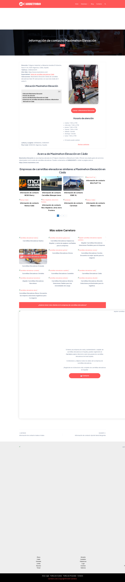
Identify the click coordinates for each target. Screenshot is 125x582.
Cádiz (62, 45)
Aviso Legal (45, 576)
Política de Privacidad (69, 576)
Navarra (38, 566)
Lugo (83, 563)
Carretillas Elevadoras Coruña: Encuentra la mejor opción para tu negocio (92, 255)
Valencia (83, 568)
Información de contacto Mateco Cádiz (95, 204)
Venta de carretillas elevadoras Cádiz (42, 74)
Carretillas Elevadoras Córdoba (33, 273)
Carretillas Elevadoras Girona (62, 253)
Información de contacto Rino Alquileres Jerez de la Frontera (51, 207)
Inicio (76, 4)
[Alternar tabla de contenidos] (58, 91)
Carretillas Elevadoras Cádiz (92, 273)
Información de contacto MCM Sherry (29, 194)
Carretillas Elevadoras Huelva (33, 241)
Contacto (99, 4)
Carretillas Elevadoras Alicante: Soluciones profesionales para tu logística (91, 283)
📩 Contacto (84, 376)
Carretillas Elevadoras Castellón (62, 273)
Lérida (38, 563)
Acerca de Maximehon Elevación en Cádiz (35, 97)
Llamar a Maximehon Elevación (83, 110)
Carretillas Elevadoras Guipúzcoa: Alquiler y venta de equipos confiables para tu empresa (62, 243)
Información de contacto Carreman (73, 204)
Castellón (83, 559)
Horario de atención (29, 95)
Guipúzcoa (83, 561)
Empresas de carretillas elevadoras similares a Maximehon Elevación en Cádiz (41, 100)
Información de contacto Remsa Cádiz (29, 204)
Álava (38, 557)
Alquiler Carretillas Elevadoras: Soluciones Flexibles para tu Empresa (92, 244)
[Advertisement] (62, 19)
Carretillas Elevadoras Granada (33, 266)
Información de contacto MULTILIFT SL (95, 182)
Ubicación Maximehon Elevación (32, 93)
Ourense (83, 566)
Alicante (83, 557)
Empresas (84, 4)
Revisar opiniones (83, 144)
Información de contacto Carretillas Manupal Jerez (51, 194)
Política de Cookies (56, 576)
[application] (87, 4)
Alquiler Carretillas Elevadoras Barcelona (33, 282)
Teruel (38, 568)
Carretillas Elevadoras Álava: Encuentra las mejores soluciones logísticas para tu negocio (33, 295)
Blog (92, 4)
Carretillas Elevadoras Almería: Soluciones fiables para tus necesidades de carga (62, 283)
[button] (105, 4)
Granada (38, 561)
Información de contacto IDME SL (73, 194)
